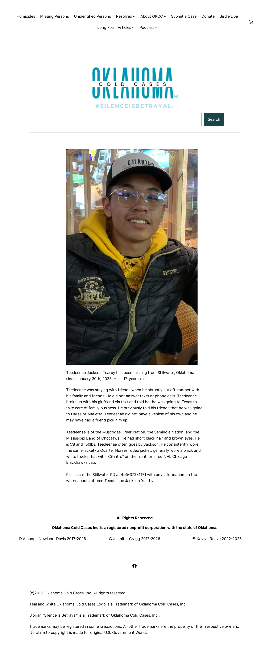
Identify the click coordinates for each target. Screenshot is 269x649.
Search (214, 119)
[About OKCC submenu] (165, 16)
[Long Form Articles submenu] (133, 27)
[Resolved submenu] (134, 16)
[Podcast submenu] (156, 27)
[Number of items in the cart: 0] (251, 22)
